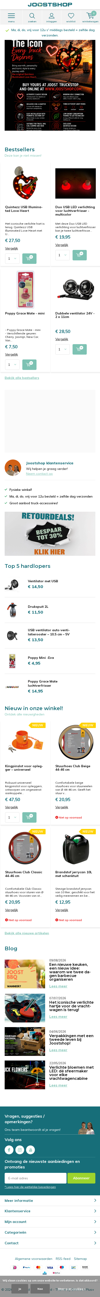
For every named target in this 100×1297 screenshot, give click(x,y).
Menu (11, 21)
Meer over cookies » (71, 1289)
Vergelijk (11, 243)
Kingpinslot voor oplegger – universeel (24, 763)
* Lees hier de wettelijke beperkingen (30, 1181)
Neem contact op (39, 468)
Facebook (9, 1144)
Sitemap (80, 1253)
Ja (19, 1289)
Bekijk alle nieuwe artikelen (27, 928)
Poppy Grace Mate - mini (25, 308)
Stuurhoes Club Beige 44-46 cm (72, 763)
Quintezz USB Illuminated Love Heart (24, 203)
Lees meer (58, 981)
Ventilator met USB (43, 576)
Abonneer (81, 1173)
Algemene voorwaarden (33, 1253)
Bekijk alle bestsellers (22, 372)
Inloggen (51, 21)
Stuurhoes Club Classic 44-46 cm (23, 869)
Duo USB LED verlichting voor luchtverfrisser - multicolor (75, 205)
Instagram (19, 1144)
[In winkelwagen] (29, 253)
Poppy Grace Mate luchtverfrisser (42, 678)
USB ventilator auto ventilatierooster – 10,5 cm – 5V (49, 627)
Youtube (30, 1144)
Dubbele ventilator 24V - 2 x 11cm (75, 310)
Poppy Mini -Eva (41, 652)
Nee (40, 1289)
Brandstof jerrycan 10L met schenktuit (73, 869)
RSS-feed (63, 1253)
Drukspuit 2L (38, 601)
